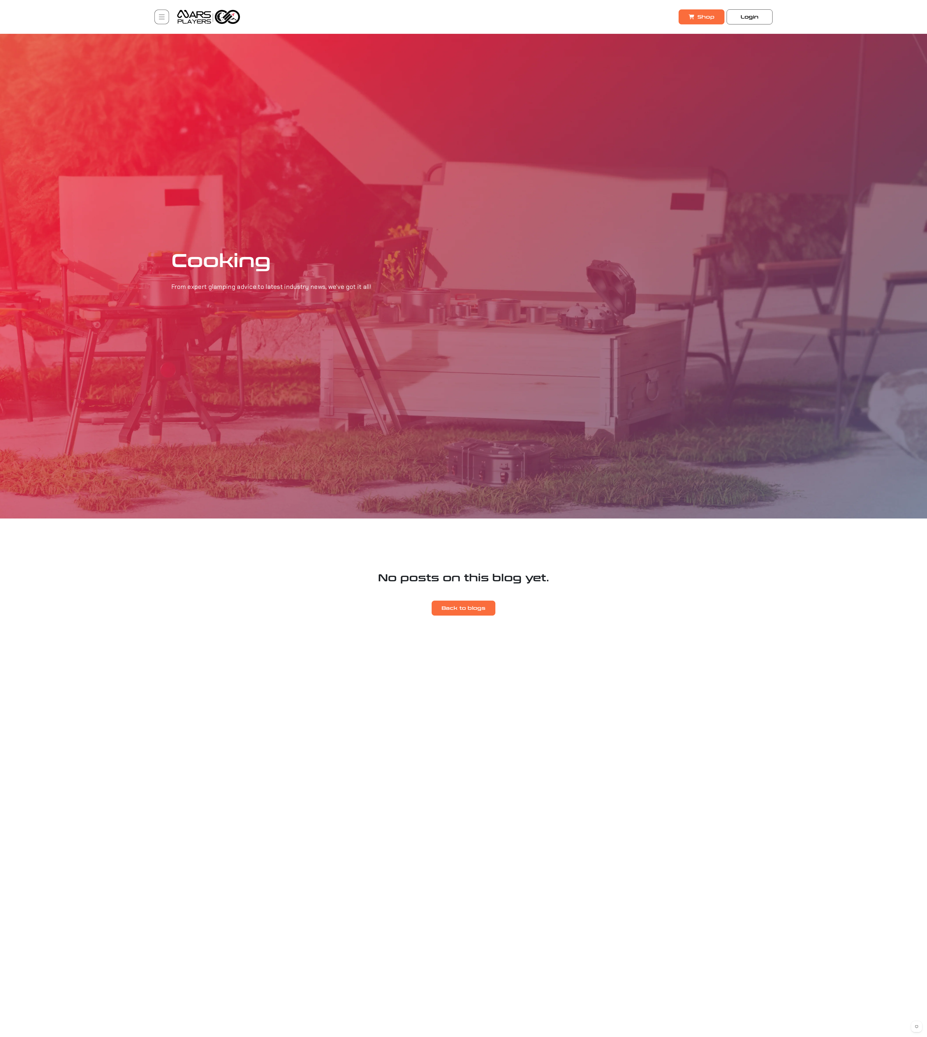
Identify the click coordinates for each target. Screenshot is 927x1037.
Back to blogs (463, 608)
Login (750, 17)
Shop (704, 17)
